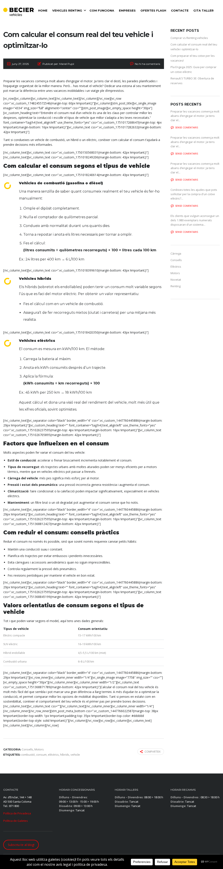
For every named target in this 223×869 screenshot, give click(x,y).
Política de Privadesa (17, 813)
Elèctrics (176, 266)
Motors (175, 273)
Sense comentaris (186, 127)
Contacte (180, 10)
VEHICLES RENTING (67, 10)
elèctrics (53, 755)
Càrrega (176, 253)
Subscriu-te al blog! (21, 845)
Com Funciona (102, 10)
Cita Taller (203, 10)
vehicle (75, 755)
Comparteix (152, 751)
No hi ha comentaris (147, 63)
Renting (176, 286)
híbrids (64, 755)
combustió (28, 755)
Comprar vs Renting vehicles (189, 38)
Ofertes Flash (153, 10)
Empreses (127, 10)
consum (41, 755)
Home (42, 10)
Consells (176, 260)
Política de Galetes (15, 821)
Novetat (176, 280)
